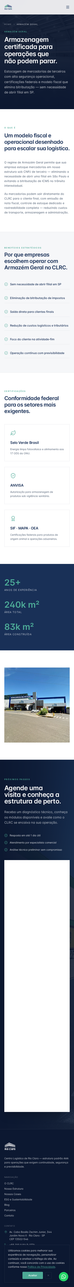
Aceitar (32, 1275)
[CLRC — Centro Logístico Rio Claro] (8, 7)
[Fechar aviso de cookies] (48, 1275)
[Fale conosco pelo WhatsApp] (63, 1276)
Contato (9, 1215)
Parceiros (9, 1210)
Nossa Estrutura (13, 1188)
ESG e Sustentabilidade (18, 1199)
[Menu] (68, 7)
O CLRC (9, 1183)
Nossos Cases (12, 1194)
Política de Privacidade (41, 1266)
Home (8, 24)
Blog (7, 1204)
